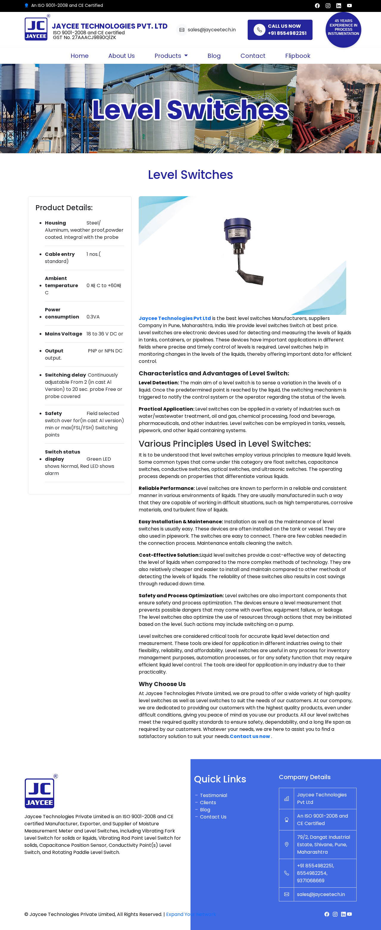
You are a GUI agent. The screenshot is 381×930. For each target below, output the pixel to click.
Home (80, 56)
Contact (253, 56)
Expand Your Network (191, 914)
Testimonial (213, 795)
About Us (121, 56)
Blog (214, 56)
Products (168, 56)
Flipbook (297, 56)
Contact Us (213, 816)
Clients (207, 802)
